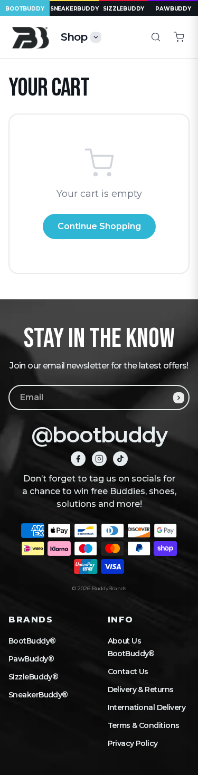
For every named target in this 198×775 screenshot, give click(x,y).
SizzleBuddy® (33, 677)
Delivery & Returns (141, 689)
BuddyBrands (109, 588)
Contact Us (128, 671)
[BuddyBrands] (30, 37)
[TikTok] (120, 458)
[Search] (155, 37)
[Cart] (179, 37)
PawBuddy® (31, 659)
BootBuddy (24, 8)
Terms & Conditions (144, 725)
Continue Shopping (99, 226)
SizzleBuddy (123, 8)
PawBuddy (173, 8)
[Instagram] (99, 458)
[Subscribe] (178, 397)
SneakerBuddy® (38, 695)
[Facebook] (78, 458)
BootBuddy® (31, 641)
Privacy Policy (133, 743)
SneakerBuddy (74, 8)
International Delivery (147, 707)
